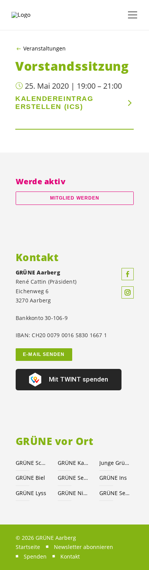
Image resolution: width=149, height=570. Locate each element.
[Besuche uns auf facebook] (127, 274)
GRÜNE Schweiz (32, 462)
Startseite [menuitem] (28, 547)
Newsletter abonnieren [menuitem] (83, 547)
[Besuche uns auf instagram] (127, 292)
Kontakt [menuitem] (70, 556)
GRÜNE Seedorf (115, 493)
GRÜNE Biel (30, 477)
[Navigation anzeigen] (132, 14)
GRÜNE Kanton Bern (74, 462)
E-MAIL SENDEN (44, 354)
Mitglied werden (74, 198)
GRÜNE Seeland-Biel (74, 477)
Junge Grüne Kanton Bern (115, 462)
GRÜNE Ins (113, 477)
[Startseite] (30, 15)
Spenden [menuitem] (35, 556)
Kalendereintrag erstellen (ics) (54, 102)
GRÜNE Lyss (31, 493)
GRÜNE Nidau (74, 493)
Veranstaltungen (44, 48)
